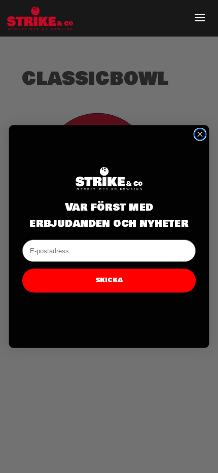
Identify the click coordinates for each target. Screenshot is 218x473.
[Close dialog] (199, 134)
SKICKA (109, 280)
